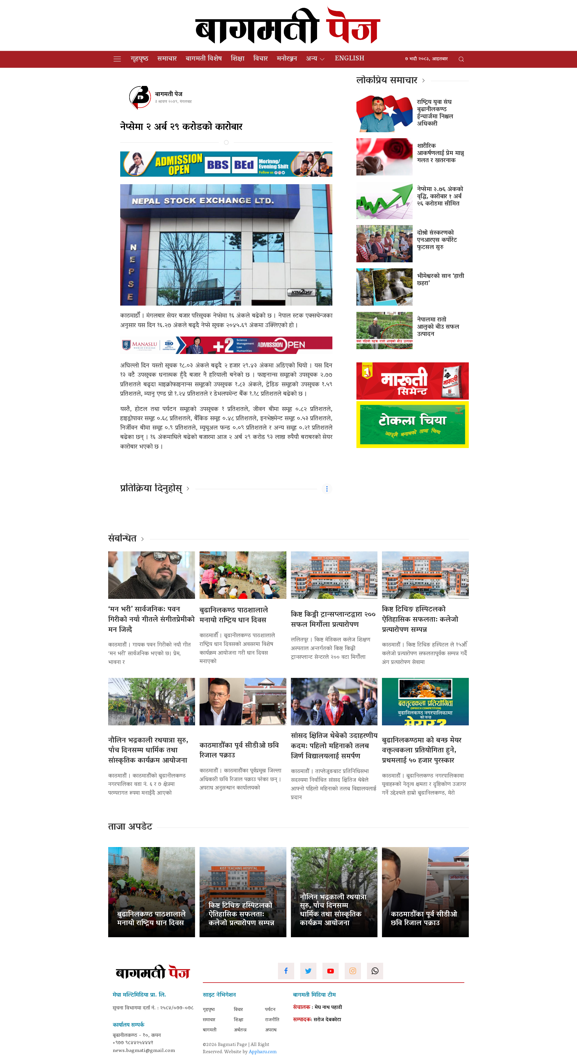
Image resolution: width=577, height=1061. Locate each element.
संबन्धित (122, 539)
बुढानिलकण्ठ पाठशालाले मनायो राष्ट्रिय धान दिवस (234, 616)
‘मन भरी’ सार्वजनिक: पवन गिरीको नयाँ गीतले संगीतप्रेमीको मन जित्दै (151, 620)
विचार (260, 59)
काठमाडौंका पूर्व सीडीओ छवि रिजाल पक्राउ (239, 751)
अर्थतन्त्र (240, 1030)
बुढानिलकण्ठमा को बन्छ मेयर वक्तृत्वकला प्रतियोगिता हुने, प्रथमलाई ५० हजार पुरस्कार (421, 751)
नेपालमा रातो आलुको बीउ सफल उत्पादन (438, 327)
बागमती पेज (168, 94)
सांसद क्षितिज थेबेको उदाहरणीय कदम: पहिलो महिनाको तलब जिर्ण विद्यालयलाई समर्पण (334, 746)
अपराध (270, 1030)
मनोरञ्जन (287, 59)
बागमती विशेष (204, 59)
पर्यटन (270, 1009)
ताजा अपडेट (130, 828)
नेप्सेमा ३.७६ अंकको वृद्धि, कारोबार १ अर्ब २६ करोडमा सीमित (440, 197)
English (350, 59)
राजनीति (272, 1020)
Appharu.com (263, 1052)
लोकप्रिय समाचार (386, 81)
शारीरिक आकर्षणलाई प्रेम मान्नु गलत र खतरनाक (440, 153)
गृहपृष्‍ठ (139, 59)
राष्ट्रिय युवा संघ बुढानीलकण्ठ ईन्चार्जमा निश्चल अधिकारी (435, 113)
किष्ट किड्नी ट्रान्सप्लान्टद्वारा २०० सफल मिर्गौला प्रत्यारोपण (333, 620)
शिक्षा (237, 59)
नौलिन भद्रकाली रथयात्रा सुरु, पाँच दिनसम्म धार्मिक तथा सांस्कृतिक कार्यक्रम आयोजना (148, 751)
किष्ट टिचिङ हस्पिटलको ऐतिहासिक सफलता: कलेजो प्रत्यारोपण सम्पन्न (420, 620)
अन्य (311, 59)
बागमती (209, 1030)
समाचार (167, 59)
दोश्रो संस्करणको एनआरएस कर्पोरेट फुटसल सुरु (437, 240)
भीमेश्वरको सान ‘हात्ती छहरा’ (440, 280)
